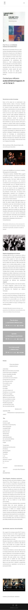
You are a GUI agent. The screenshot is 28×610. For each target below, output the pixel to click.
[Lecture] (6, 325)
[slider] (21, 325)
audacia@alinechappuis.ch (14, 81)
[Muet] (18, 325)
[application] (14, 325)
